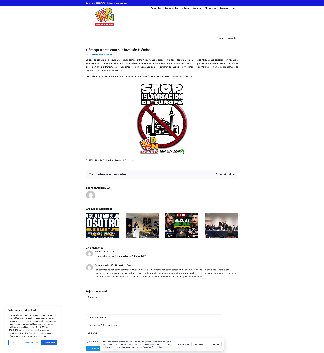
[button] (234, 7)
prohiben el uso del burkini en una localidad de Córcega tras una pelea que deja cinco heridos (145, 76)
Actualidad (110, 160)
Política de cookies (160, 347)
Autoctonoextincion (102, 265)
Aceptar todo (183, 344)
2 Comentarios (129, 160)
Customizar (15, 342)
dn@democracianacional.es (117, 3)
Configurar (214, 344)
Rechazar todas (31, 342)
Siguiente (231, 38)
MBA (91, 160)
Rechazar (199, 344)
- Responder (119, 251)
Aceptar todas (49, 342)
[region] (33, 327)
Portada (118, 160)
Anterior (220, 38)
